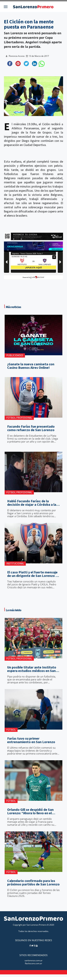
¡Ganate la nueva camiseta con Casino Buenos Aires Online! (30, 365)
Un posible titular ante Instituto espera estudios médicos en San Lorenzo (31, 669)
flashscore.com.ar (33, 963)
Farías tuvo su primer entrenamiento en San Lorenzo (31, 740)
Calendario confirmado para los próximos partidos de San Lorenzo (33, 882)
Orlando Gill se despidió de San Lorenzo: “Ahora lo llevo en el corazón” (30, 811)
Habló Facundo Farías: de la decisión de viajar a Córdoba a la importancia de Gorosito (31, 502)
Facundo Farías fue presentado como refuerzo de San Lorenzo (31, 428)
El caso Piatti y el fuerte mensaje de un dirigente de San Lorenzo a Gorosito (32, 573)
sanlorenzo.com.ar (33, 960)
